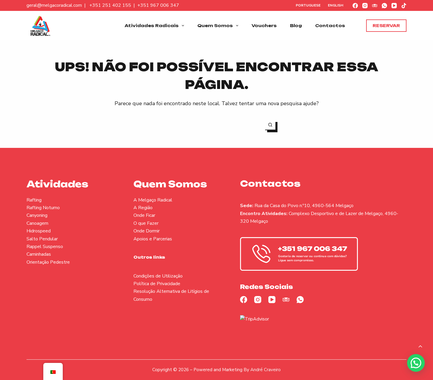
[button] (416, 363)
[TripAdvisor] (374, 5)
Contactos (330, 25)
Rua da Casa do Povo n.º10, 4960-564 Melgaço (303, 205)
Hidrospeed (39, 231)
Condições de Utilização (158, 276)
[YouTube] (394, 5)
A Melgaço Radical (152, 200)
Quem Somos (215, 25)
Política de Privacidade (156, 283)
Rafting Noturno (43, 207)
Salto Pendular (42, 239)
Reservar (386, 25)
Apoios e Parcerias (152, 239)
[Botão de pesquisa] (270, 125)
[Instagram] (365, 5)
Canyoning (37, 215)
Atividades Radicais (152, 25)
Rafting (34, 200)
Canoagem (37, 223)
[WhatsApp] (384, 5)
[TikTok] (403, 5)
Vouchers (264, 25)
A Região (143, 207)
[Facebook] (355, 5)
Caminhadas (39, 254)
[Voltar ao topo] (420, 346)
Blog (296, 25)
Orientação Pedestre (48, 262)
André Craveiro (265, 370)
